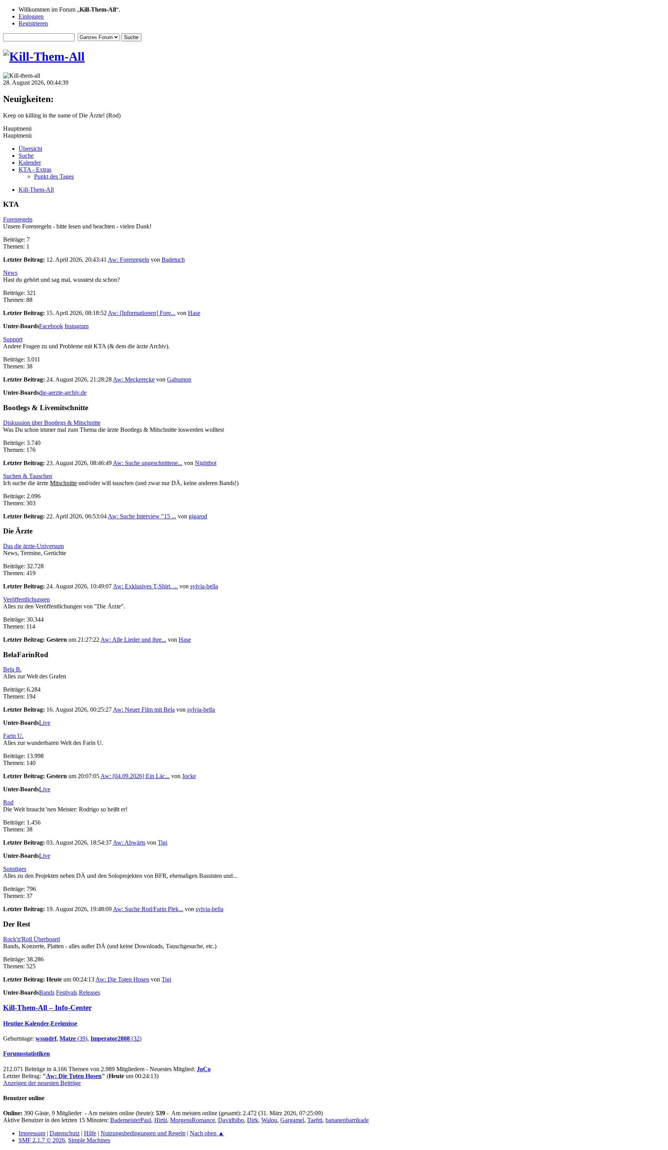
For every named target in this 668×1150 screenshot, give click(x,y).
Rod (8, 802)
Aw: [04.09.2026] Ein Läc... (135, 776)
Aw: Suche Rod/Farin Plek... (148, 909)
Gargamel (292, 1120)
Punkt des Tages (54, 176)
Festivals (66, 992)
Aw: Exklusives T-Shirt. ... (145, 586)
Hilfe (90, 1133)
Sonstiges (14, 868)
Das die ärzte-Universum (33, 546)
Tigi (162, 842)
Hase (194, 313)
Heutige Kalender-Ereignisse (40, 1023)
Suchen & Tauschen (27, 476)
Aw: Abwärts (129, 842)
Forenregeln (17, 219)
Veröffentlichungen (26, 599)
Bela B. (12, 669)
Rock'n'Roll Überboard (31, 939)
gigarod (198, 516)
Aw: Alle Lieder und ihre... (133, 639)
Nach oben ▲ (207, 1133)
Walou (269, 1120)
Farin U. (13, 736)
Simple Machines (89, 1140)
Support (12, 339)
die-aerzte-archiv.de (63, 392)
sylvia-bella (204, 586)
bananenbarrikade (347, 1120)
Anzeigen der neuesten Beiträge (42, 1083)
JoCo (204, 1069)
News (10, 272)
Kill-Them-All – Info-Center (47, 1007)
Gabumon (179, 379)
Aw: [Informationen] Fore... (142, 313)
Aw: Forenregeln (128, 259)
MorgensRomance (192, 1120)
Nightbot (205, 463)
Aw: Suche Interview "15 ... (142, 516)
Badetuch (173, 259)
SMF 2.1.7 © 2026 (42, 1140)
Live (44, 722)
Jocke (189, 776)
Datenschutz (64, 1133)
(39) (73, 1038)
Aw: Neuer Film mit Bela (144, 709)
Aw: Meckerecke (134, 379)
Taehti (314, 1120)
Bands (47, 992)
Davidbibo (231, 1120)
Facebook (51, 326)
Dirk (252, 1120)
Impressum (32, 1133)
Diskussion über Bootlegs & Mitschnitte (52, 422)
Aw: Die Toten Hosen (122, 979)
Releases (89, 992)
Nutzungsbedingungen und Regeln (143, 1133)
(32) (115, 1038)
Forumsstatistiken (26, 1053)
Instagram (77, 326)
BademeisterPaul (130, 1120)
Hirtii (160, 1120)
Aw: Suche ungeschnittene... (147, 463)
